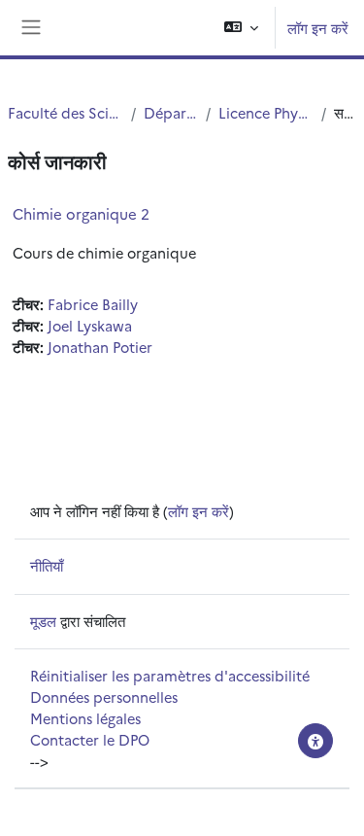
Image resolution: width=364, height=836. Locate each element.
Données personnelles (104, 696)
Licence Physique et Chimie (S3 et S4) (266, 112)
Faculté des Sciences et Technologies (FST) (65, 112)
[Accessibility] (315, 740)
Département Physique (171, 112)
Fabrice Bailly (93, 304)
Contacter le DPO (89, 739)
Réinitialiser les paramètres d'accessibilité (170, 675)
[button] (241, 27)
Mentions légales (85, 718)
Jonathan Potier (100, 346)
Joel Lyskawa (90, 325)
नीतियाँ (46, 565)
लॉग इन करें (317, 27)
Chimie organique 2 (81, 213)
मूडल (43, 620)
